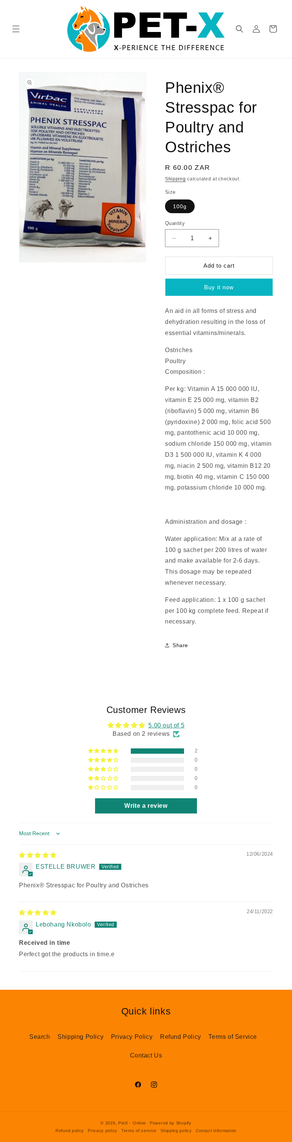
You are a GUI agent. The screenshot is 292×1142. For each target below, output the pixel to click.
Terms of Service (232, 1037)
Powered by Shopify (171, 1123)
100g (180, 206)
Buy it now (219, 287)
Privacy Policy (131, 1037)
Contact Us (146, 1055)
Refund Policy (180, 1037)
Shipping (175, 179)
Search (39, 1037)
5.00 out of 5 (166, 725)
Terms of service (139, 1130)
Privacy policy (102, 1130)
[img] (38, 855)
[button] (16, 29)
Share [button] (180, 645)
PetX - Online (132, 1123)
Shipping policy (176, 1130)
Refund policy (70, 1130)
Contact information (216, 1130)
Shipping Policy (80, 1037)
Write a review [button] (145, 805)
